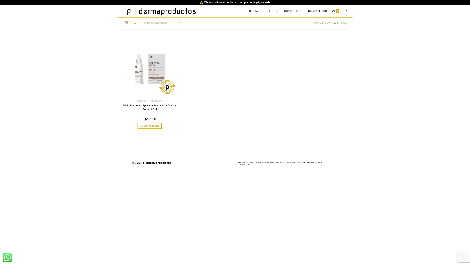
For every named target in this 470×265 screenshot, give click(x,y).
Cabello (141, 101)
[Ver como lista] (134, 23)
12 (333, 23)
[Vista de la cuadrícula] (126, 23)
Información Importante (310, 162)
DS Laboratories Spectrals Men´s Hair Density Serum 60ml (149, 107)
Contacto (290, 162)
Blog (252, 162)
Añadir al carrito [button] (149, 126)
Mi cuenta (243, 162)
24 (338, 23)
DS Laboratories (154, 101)
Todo (344, 23)
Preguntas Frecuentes (270, 162)
